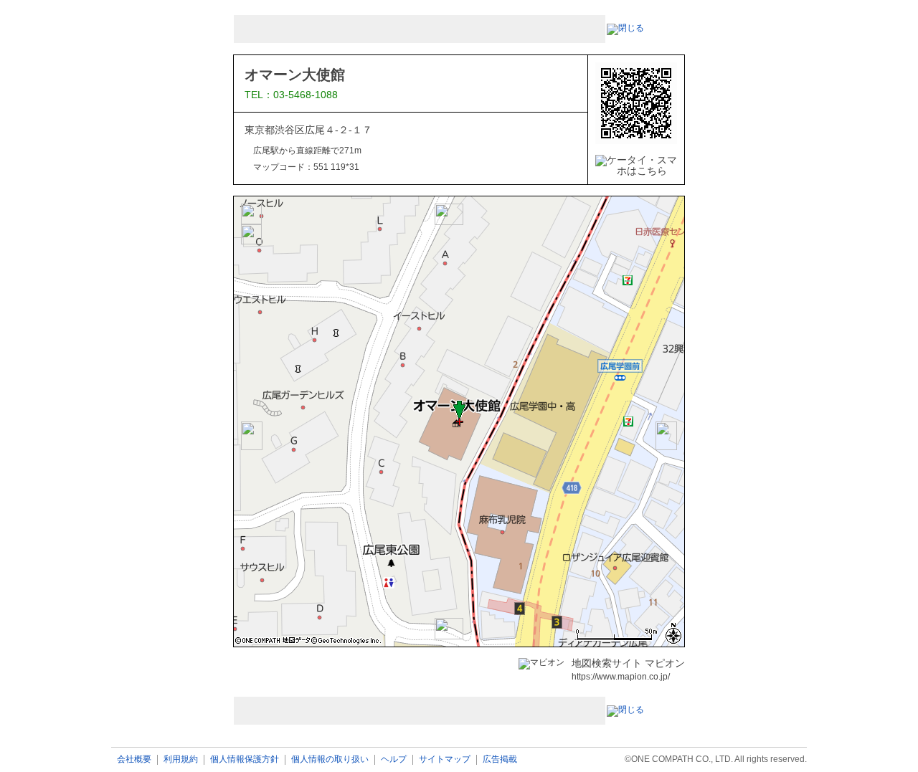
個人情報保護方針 (244, 759)
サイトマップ (444, 759)
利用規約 (181, 759)
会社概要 (134, 759)
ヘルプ (394, 759)
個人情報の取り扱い (330, 759)
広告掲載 (500, 759)
